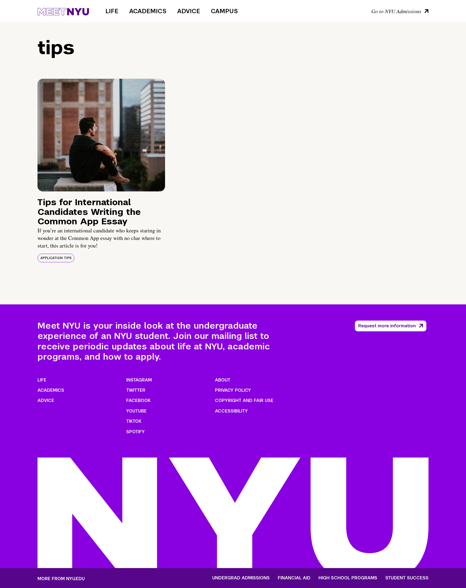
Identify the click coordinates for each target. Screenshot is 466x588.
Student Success (407, 578)
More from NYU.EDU (61, 579)
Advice (188, 11)
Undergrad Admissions (241, 578)
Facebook (138, 400)
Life (111, 11)
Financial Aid (294, 578)
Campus (224, 11)
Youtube (136, 411)
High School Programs (347, 578)
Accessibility (231, 411)
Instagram (139, 380)
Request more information (387, 326)
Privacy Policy (233, 390)
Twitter (135, 390)
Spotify (135, 432)
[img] (101, 135)
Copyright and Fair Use (244, 400)
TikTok (133, 421)
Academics (147, 11)
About (222, 380)
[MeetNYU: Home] (63, 10)
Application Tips (55, 258)
